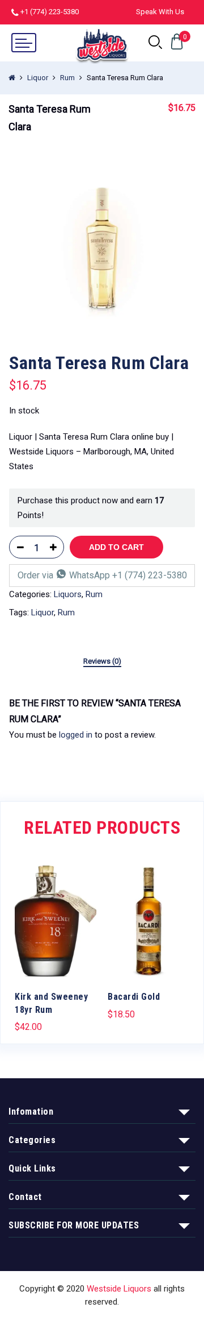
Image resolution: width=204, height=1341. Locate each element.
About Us (88, 1323)
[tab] (102, 662)
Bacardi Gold (134, 996)
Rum (67, 77)
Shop (50, 1323)
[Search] (155, 42)
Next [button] (190, 939)
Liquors (68, 594)
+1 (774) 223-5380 (49, 11)
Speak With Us (160, 11)
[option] (102, 249)
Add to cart (116, 547)
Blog (167, 1323)
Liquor (37, 77)
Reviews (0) (102, 661)
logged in (75, 735)
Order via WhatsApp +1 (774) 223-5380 (102, 575)
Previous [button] (14, 939)
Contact (132, 1323)
